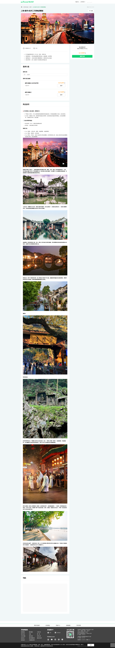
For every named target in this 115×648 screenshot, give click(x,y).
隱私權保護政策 (49, 646)
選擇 (61, 85)
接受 (91, 645)
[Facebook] (48, 640)
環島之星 (39, 636)
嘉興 (30, 7)
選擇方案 (82, 56)
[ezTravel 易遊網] (27, 2)
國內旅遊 (31, 636)
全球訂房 (39, 632)
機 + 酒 (38, 634)
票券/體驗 (23, 636)
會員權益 (48, 625)
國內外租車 (39, 638)
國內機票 (31, 632)
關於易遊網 (37, 625)
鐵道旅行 (23, 638)
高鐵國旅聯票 (32, 640)
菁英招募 (79, 625)
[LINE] (62, 640)
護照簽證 (23, 640)
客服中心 (77, 1)
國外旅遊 (23, 634)
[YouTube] (52, 640)
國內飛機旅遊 (32, 638)
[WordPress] (59, 640)
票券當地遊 (26, 7)
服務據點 (68, 625)
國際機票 (23, 632)
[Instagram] (55, 640)
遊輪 (30, 634)
